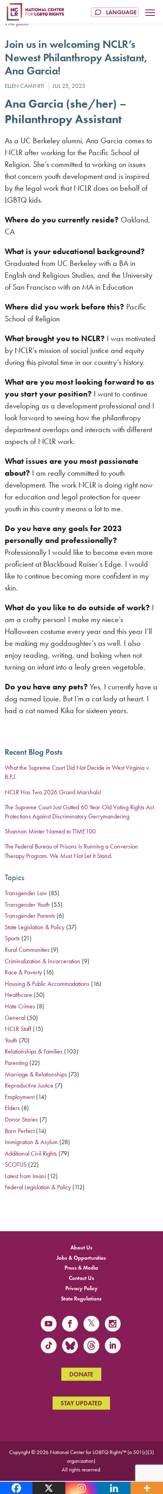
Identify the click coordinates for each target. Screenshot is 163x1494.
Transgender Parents (30, 915)
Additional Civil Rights (31, 1153)
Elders (12, 1108)
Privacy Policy (81, 1288)
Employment (19, 1097)
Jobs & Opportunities (81, 1257)
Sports (12, 938)
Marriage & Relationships (36, 1074)
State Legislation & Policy (34, 927)
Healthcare (18, 995)
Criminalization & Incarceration (42, 961)
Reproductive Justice (29, 1085)
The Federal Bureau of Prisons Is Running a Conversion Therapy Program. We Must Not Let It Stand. (71, 851)
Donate (81, 1374)
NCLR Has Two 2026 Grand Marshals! (53, 792)
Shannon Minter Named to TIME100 (50, 831)
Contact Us (81, 1278)
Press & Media (81, 1267)
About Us (81, 1247)
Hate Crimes (20, 1006)
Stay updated (81, 1403)
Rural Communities (27, 949)
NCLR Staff (18, 1029)
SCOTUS (16, 1164)
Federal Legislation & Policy (38, 1187)
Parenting (16, 1063)
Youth (11, 1040)
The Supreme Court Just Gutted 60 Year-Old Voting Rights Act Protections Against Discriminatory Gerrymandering (79, 811)
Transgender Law (26, 893)
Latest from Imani (25, 1176)
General (15, 1017)
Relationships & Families (34, 1051)
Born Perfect (19, 1131)
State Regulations (81, 1298)
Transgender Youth (27, 904)
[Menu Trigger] (150, 13)
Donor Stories (21, 1119)
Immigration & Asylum (31, 1142)
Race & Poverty (23, 972)
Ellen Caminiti (24, 85)
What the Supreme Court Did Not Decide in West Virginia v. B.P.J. (77, 772)
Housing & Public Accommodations (47, 983)
